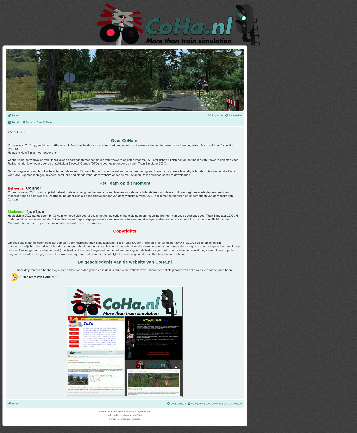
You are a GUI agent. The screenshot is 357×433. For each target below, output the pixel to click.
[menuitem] (14, 115)
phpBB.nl (137, 415)
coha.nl (12, 250)
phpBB (114, 411)
